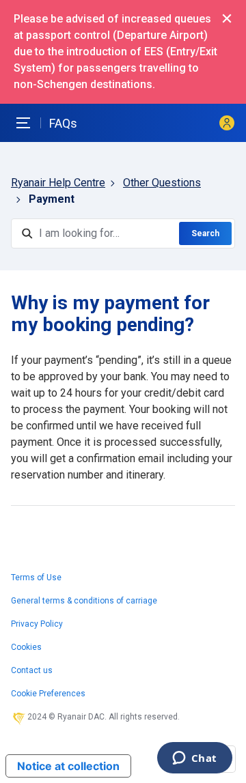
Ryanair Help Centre (58, 182)
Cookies (26, 647)
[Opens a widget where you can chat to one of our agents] (194, 759)
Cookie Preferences (48, 693)
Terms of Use (36, 577)
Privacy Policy (37, 624)
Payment (51, 199)
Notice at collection (68, 766)
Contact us (32, 670)
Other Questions (162, 182)
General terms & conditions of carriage (84, 601)
